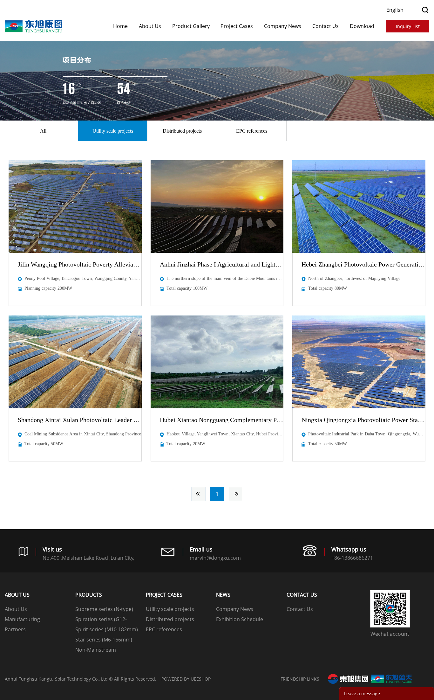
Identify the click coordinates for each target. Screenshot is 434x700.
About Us (150, 26)
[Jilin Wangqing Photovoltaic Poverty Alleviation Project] (75, 206)
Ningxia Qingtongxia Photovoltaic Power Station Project (363, 419)
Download (362, 26)
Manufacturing (22, 619)
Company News (282, 26)
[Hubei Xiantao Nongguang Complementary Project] (217, 361)
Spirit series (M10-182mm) (106, 629)
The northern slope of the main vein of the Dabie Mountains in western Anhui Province (224, 278)
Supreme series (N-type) (104, 609)
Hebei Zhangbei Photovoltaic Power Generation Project (363, 264)
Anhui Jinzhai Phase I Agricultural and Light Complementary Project (221, 264)
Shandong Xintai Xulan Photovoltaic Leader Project (79, 419)
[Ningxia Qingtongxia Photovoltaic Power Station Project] (358, 361)
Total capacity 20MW (185, 443)
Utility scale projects (112, 131)
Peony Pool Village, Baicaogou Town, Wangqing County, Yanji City (82, 278)
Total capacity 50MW (43, 443)
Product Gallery (191, 26)
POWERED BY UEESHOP (186, 679)
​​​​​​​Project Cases (236, 26)
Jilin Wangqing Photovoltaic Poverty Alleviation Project (79, 264)
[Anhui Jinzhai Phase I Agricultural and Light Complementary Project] (217, 206)
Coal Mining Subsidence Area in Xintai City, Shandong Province (82, 434)
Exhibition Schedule (239, 619)
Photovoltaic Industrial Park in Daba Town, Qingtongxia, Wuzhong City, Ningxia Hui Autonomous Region (366, 434)
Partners (15, 629)
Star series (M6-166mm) (103, 639)
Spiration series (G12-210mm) (101, 620)
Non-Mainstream (95, 649)
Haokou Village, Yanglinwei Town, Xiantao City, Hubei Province (224, 434)
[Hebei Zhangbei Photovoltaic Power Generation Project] (358, 206)
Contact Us (325, 26)
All (43, 131)
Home (120, 26)
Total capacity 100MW (186, 288)
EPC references (251, 131)
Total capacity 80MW (327, 288)
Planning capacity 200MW (48, 288)
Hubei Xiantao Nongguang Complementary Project (221, 419)
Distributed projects (182, 131)
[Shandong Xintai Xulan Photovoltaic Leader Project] (75, 361)
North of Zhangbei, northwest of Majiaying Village (354, 278)
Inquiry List (408, 26)
